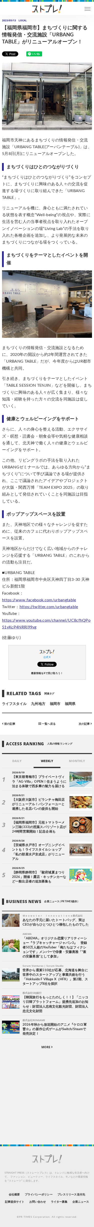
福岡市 (55, 704)
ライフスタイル (14, 704)
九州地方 (38, 704)
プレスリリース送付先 (71, 1194)
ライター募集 (59, 1201)
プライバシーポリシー (39, 1194)
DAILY (17, 761)
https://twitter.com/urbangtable (49, 607)
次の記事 (84, 723)
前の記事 (9, 723)
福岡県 (70, 704)
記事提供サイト (14, 1201)
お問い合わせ (37, 1201)
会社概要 (14, 1194)
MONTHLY (77, 761)
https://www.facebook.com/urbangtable (39, 600)
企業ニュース (80, 1201)
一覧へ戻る (48, 723)
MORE (46, 1047)
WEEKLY (47, 761)
